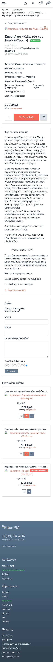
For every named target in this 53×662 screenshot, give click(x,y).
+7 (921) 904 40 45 (13, 536)
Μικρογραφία (8, 566)
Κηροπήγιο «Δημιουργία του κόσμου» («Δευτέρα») (28, 391)
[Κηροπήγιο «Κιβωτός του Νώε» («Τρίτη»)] (26, 29)
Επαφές (5, 622)
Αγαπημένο (7, 640)
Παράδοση (6, 609)
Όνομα (8, 317)
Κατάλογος (17, 10)
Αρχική (5, 10)
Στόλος (5, 574)
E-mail (8, 328)
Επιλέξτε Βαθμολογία (15, 361)
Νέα (3, 617)
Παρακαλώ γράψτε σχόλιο (17, 338)
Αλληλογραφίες (36, 13)
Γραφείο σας (7, 635)
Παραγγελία (7, 605)
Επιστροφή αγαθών (10, 656)
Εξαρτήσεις (7, 578)
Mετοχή (5, 613)
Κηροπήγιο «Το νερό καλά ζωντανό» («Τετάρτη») (27, 429)
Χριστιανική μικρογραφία (13, 13)
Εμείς (4, 596)
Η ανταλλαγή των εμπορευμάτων (16, 644)
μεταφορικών (17, 108)
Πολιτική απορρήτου (11, 648)
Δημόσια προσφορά (10, 652)
